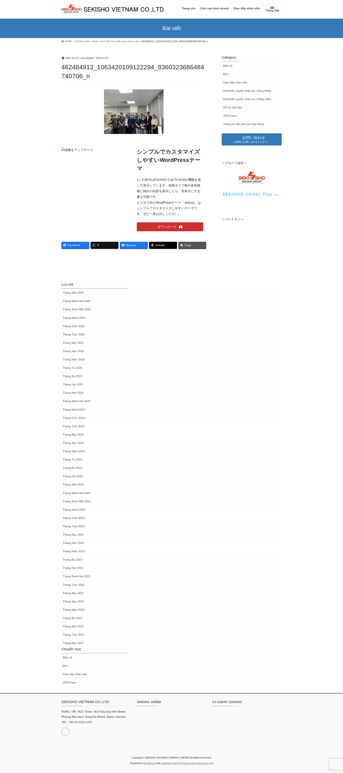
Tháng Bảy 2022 (73, 593)
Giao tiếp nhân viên (235, 82)
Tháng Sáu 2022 (73, 601)
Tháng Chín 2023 (74, 518)
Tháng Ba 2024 (72, 467)
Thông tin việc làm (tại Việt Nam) (243, 124)
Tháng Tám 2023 (74, 526)
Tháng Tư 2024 (72, 459)
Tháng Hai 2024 (73, 476)
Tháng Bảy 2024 (73, 434)
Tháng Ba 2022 (72, 618)
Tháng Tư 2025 (72, 367)
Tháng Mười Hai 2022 (76, 576)
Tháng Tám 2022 (74, 584)
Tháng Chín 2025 (74, 326)
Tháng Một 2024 (73, 484)
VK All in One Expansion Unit (197, 763)
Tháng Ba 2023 (72, 559)
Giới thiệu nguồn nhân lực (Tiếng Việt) (247, 99)
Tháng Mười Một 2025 (77, 309)
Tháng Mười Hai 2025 (76, 301)
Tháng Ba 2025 (72, 376)
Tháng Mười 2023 (74, 509)
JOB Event (229, 115)
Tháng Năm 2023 (74, 551)
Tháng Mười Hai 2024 (76, 401)
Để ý (226, 74)
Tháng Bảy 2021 (73, 643)
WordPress (149, 763)
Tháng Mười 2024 (74, 409)
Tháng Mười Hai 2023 (76, 493)
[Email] (65, 732)
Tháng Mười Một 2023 (77, 501)
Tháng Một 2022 (73, 626)
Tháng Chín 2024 (74, 417)
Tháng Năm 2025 (74, 359)
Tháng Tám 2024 (74, 426)
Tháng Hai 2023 (73, 567)
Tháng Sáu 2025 (73, 351)
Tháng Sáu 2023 (73, 543)
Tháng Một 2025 (73, 392)
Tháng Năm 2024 (74, 451)
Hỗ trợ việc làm (232, 107)
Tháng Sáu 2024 (73, 442)
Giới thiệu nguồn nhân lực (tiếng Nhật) (247, 90)
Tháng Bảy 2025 (73, 342)
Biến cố (227, 65)
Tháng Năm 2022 (74, 609)
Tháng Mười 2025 (74, 317)
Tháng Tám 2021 (74, 634)
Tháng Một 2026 (73, 292)
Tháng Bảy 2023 (73, 534)
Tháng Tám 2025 (74, 334)
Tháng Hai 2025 (73, 384)
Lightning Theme (170, 763)
